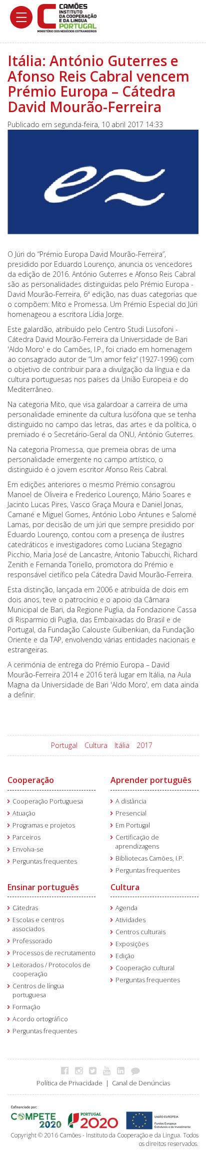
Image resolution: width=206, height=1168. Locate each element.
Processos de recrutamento (54, 953)
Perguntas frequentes (44, 861)
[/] (67, 17)
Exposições (132, 944)
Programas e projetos (43, 825)
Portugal (64, 745)
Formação (26, 1007)
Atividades (131, 920)
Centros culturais (141, 932)
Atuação (24, 813)
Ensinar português (43, 887)
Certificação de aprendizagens (137, 842)
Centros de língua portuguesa (38, 990)
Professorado (32, 941)
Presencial (131, 813)
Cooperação (31, 780)
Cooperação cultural (145, 968)
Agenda (127, 908)
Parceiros (26, 837)
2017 (144, 745)
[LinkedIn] (123, 1070)
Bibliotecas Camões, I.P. (150, 858)
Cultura (96, 745)
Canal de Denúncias (141, 1083)
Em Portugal (133, 825)
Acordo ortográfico (40, 1019)
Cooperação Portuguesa (47, 801)
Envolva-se (28, 849)
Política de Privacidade (69, 1083)
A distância (131, 801)
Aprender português (151, 780)
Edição (125, 956)
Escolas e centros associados (38, 924)
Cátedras (25, 908)
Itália (122, 745)
